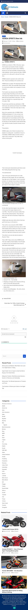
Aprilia (3, 406)
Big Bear (4, 418)
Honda (4, 36)
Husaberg (4, 458)
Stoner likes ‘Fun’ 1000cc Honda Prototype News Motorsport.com (14, 304)
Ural (3, 496)
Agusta (5, 425)
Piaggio (4, 484)
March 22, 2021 (6, 531)
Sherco (4, 490)
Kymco (3, 473)
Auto (3, 410)
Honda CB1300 (7, 298)
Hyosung (4, 463)
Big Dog (4, 420)
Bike (3, 422)
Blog (3, 431)
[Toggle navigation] (7, 13)
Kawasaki (4, 469)
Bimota (4, 429)
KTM (3, 471)
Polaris (3, 486)
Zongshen (4, 507)
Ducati (3, 448)
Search (24, 356)
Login (25, 329)
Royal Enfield (5, 488)
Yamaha (4, 505)
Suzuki (3, 492)
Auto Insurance (5, 412)
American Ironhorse (7, 403)
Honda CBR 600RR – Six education (12, 570)
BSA (3, 435)
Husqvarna (4, 461)
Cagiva (3, 439)
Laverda (4, 475)
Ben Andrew (20, 41)
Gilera (3, 452)
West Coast (5, 503)
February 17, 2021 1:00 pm (9, 41)
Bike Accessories (6, 427)
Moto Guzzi (5, 477)
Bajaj (3, 414)
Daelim (3, 446)
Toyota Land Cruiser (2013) (10, 529)
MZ (3, 482)
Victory (4, 501)
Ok (14, 607)
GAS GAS (4, 450)
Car (3, 441)
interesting (4, 467)
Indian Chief (5, 465)
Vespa (3, 499)
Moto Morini (5, 480)
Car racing (4, 444)
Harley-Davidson (6, 454)
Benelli (3, 416)
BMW (3, 433)
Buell (3, 437)
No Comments (7, 43)
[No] (26, 602)
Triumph (4, 494)
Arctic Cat (4, 408)
